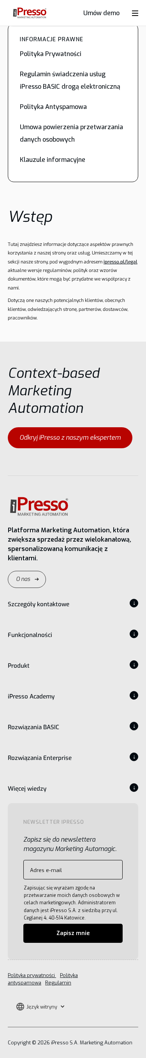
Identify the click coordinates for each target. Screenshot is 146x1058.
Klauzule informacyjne (52, 160)
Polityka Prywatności (50, 54)
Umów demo (101, 13)
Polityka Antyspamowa (53, 107)
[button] (40, 1006)
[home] (27, 13)
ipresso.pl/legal (120, 262)
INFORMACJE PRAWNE (51, 39)
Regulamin (58, 982)
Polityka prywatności (32, 975)
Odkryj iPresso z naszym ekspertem (70, 437)
